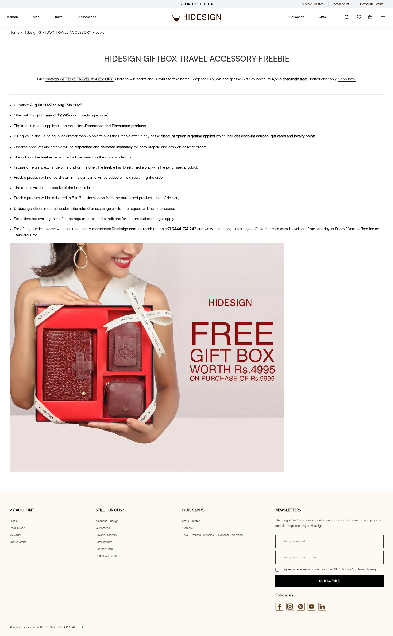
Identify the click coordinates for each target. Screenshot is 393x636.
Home (14, 33)
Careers (187, 528)
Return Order (17, 541)
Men (36, 16)
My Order (15, 535)
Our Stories (103, 528)
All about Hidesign (107, 521)
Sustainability (104, 541)
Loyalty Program (106, 535)
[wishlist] (359, 17)
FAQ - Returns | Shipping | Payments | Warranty (212, 535)
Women (12, 16)
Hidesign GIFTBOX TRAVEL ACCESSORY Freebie (63, 33)
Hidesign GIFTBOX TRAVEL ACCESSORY (79, 79)
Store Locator (191, 521)
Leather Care (104, 548)
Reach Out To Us (106, 555)
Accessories (87, 16)
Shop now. (347, 79)
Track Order (17, 528)
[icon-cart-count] (370, 17)
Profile (13, 521)
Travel (59, 16)
